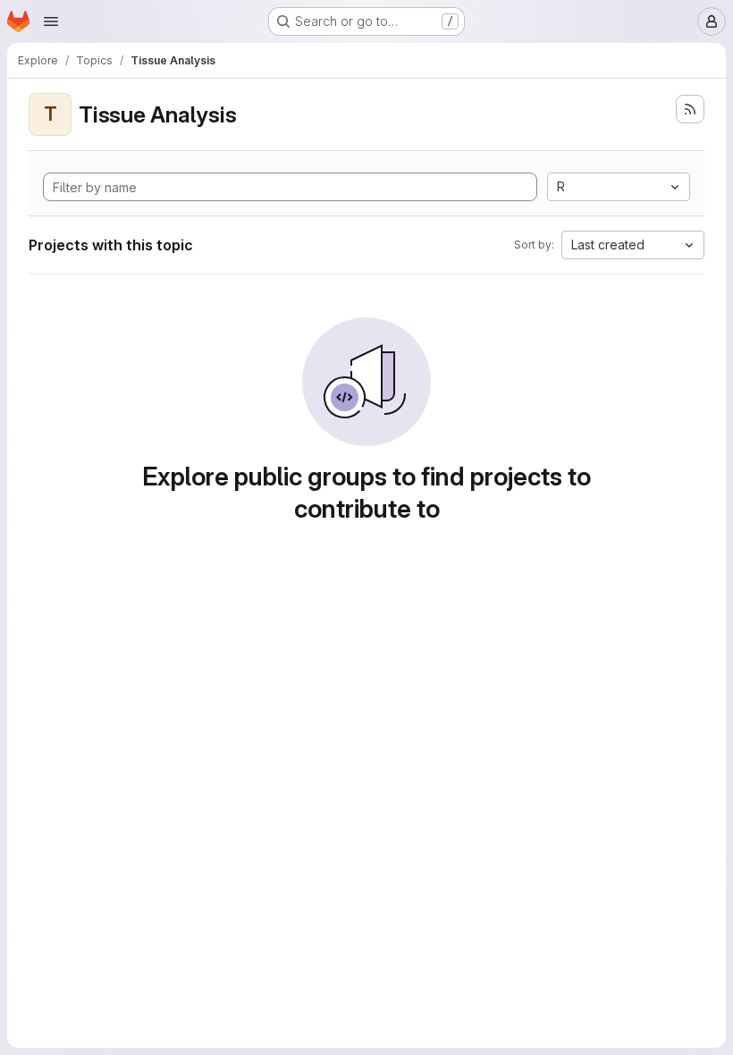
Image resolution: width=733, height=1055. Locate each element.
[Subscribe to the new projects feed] (690, 109)
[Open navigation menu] (51, 21)
